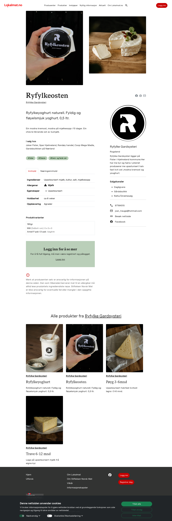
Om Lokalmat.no (115, 5)
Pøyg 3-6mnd (116, 382)
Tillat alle (136, 504)
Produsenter (50, 5)
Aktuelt (102, 5)
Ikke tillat (136, 515)
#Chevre (42, 158)
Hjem (28, 474)
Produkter (62, 5)
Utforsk (29, 479)
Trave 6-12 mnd (38, 454)
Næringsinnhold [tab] (48, 171)
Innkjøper (73, 5)
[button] (126, 6)
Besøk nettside (123, 216)
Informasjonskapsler (77, 487)
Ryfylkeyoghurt (38, 382)
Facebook (120, 221)
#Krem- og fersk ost (58, 158)
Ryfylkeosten (76, 382)
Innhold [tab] (32, 171)
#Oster (30, 158)
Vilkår (70, 483)
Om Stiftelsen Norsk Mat (79, 479)
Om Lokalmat (74, 474)
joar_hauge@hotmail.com (128, 211)
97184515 (120, 205)
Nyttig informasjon (88, 5)
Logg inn (162, 5)
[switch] (49, 516)
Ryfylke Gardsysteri (36, 102)
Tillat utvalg (136, 510)
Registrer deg (126, 482)
